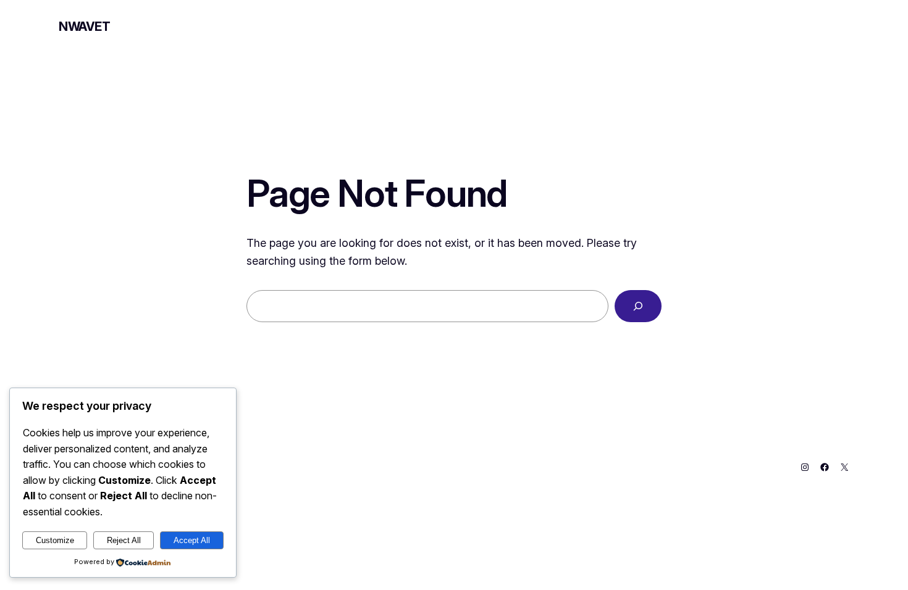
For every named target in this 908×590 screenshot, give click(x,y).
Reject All (124, 540)
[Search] (638, 306)
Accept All (192, 540)
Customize (55, 540)
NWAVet (85, 26)
